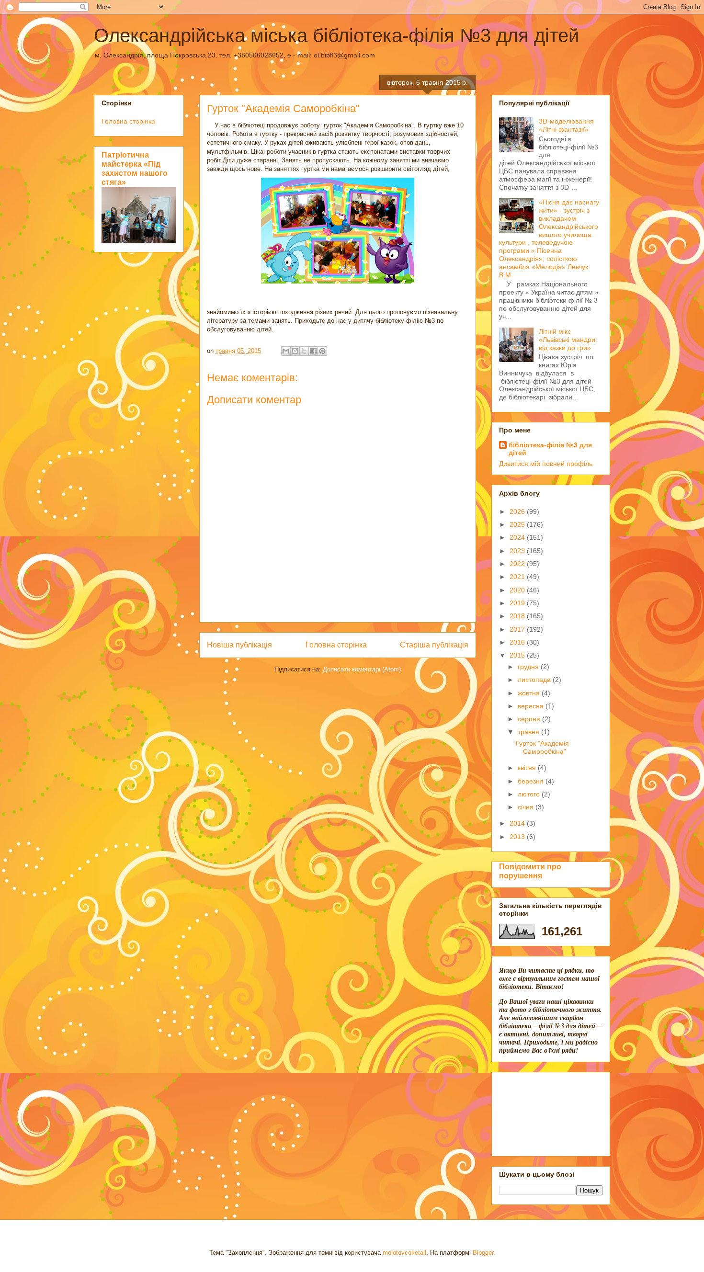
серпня (530, 719)
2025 (518, 524)
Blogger (483, 1252)
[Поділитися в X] (304, 351)
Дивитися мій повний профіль (545, 463)
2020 (518, 590)
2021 (518, 576)
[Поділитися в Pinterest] (322, 351)
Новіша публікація (239, 645)
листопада (535, 679)
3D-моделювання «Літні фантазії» (566, 125)
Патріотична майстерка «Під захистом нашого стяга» (135, 168)
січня (526, 807)
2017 (518, 629)
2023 (518, 551)
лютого (530, 794)
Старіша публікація (434, 645)
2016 (518, 642)
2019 (518, 603)
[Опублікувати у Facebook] (313, 351)
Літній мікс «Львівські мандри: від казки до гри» (568, 340)
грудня (529, 666)
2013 (518, 836)
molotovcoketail (404, 1252)
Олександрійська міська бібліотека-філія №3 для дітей (336, 35)
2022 (518, 564)
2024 (518, 537)
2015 (518, 655)
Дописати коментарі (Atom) (362, 669)
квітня (528, 768)
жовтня (530, 693)
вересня (531, 706)
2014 (518, 823)
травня (529, 732)
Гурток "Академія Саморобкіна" (542, 747)
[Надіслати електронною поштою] (286, 351)
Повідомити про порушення (530, 871)
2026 (518, 511)
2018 (518, 616)
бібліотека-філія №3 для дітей (550, 448)
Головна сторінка (336, 645)
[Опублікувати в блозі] (295, 351)
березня (531, 781)
